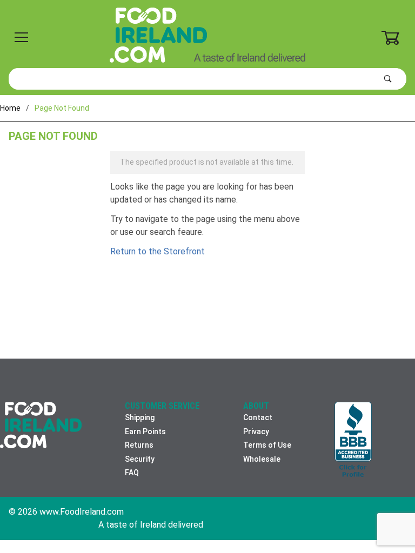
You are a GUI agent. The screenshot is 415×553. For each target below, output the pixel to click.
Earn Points (145, 431)
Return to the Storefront (157, 251)
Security (140, 459)
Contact (257, 417)
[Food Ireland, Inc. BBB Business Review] (353, 440)
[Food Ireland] (207, 34)
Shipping (140, 417)
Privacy (256, 431)
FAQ (132, 472)
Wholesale (261, 459)
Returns (139, 445)
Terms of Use (267, 445)
